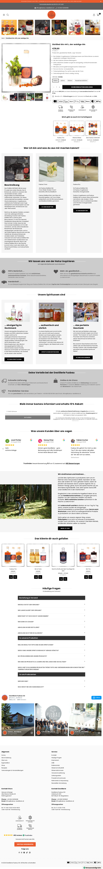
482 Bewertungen (73, 463)
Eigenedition (6, 763)
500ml (56, 80)
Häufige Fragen (57, 758)
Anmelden (27, 417)
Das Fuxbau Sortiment (93, 138)
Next (49, 68)
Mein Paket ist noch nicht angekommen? (33, 616)
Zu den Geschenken (83, 357)
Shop (3, 765)
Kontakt (54, 755)
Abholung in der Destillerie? (28, 627)
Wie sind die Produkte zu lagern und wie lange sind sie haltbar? (42, 662)
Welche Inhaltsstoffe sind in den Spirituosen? (35, 645)
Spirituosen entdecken (50, 352)
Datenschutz (56, 765)
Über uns (4, 760)
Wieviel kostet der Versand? (28, 605)
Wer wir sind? (23, 681)
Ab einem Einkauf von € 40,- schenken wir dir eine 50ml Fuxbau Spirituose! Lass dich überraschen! (51, 1)
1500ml (70, 80)
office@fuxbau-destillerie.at (45, 8)
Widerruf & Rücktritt (58, 768)
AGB (53, 763)
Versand (78, 53)
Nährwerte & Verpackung (60, 781)
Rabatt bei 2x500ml (81, 80)
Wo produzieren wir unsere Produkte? (32, 656)
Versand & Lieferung (58, 773)
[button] (99, 448)
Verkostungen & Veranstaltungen (12, 770)
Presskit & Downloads (59, 778)
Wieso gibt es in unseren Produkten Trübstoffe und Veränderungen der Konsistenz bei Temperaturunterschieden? (51, 668)
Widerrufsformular (57, 770)
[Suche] (8, 14)
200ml (63, 80)
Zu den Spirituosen (14, 359)
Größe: (57, 77)
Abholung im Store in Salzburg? (30, 633)
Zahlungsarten (56, 775)
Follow (98, 698)
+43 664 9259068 (62, 8)
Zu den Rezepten (47, 207)
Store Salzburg (6, 758)
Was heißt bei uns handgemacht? (31, 687)
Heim (3, 38)
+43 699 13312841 (62, 799)
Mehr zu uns (65, 528)
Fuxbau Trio (60, 138)
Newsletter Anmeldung (59, 783)
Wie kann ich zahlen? (26, 622)
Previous (3, 68)
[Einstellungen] (94, 14)
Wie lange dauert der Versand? (30, 610)
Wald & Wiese (77, 138)
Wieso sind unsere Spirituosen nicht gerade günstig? (38, 650)
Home (4, 755)
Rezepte (4, 768)
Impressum (55, 760)
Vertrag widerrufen (25, 844)
